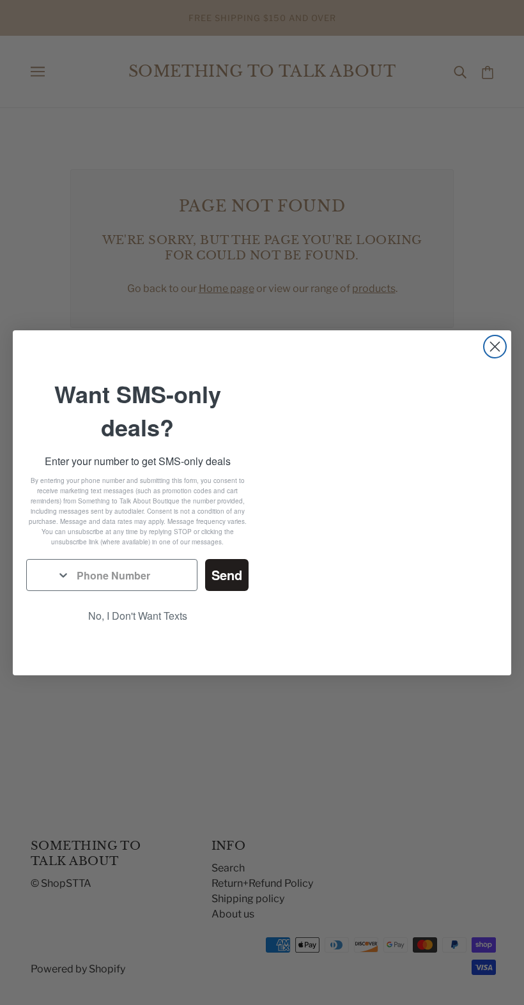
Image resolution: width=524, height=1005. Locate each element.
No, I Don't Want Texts (137, 615)
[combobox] (48, 575)
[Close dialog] (495, 346)
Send (227, 574)
